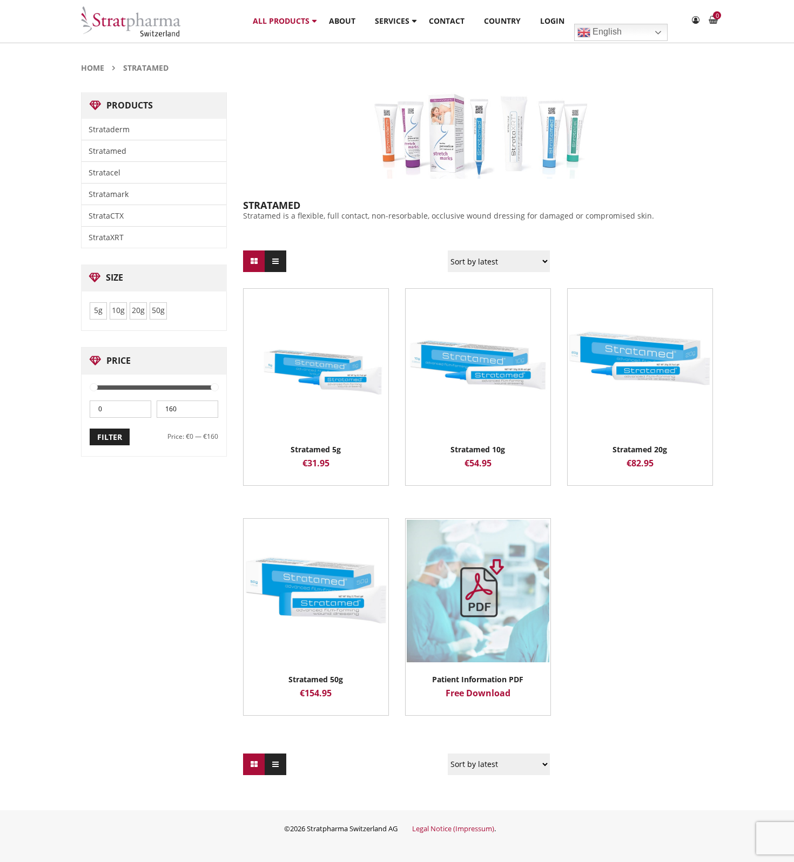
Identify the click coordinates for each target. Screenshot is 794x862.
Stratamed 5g (316, 449)
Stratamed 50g (315, 679)
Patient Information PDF (477, 679)
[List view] (275, 261)
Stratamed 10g (477, 449)
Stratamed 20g (640, 449)
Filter (109, 437)
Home (92, 68)
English (606, 31)
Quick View (316, 340)
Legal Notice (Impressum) (453, 828)
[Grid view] (254, 261)
